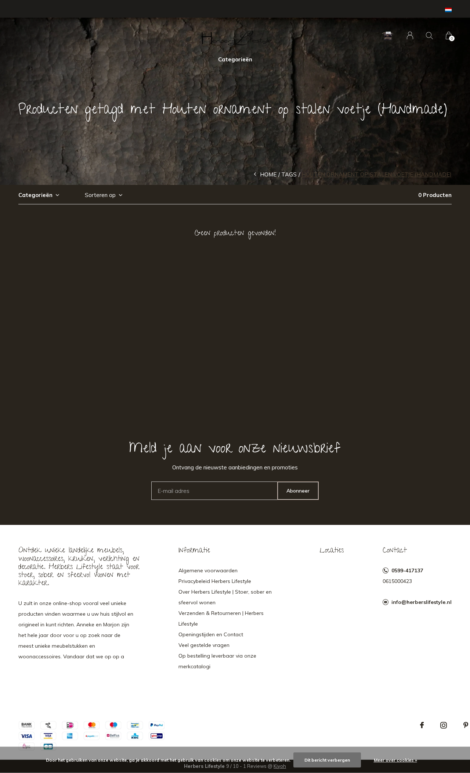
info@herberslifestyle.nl (421, 602)
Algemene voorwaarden (208, 570)
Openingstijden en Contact (210, 634)
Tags (289, 174)
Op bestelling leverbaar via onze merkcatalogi (217, 661)
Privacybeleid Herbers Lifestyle (214, 581)
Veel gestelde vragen (203, 645)
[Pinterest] (465, 725)
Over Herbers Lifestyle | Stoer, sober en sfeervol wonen (225, 597)
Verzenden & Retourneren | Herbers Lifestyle (221, 618)
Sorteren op (100, 195)
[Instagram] (443, 725)
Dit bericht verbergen (327, 760)
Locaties (332, 551)
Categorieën (235, 59)
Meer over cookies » (395, 760)
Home (268, 174)
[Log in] (410, 35)
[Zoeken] (429, 35)
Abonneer (298, 490)
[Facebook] (422, 725)
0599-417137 (407, 570)
